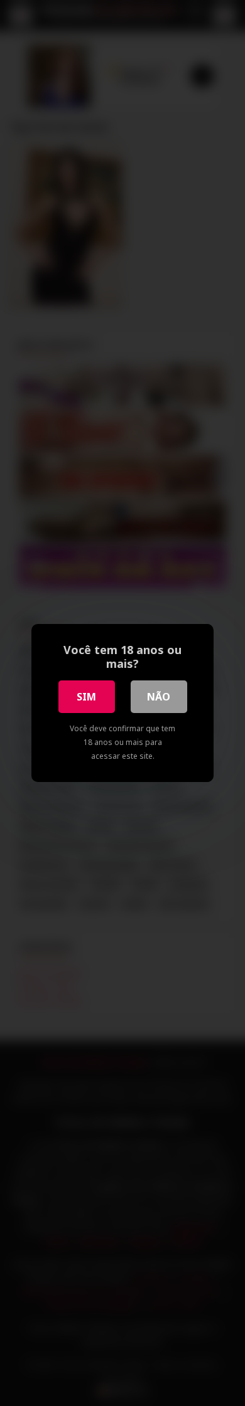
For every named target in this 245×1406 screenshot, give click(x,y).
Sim (86, 697)
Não (158, 697)
